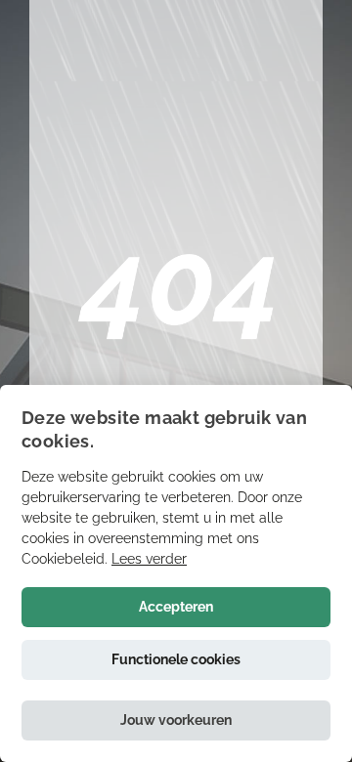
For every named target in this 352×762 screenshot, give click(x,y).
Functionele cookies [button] (176, 659)
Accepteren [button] (176, 606)
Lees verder (149, 559)
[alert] (176, 573)
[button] (176, 720)
